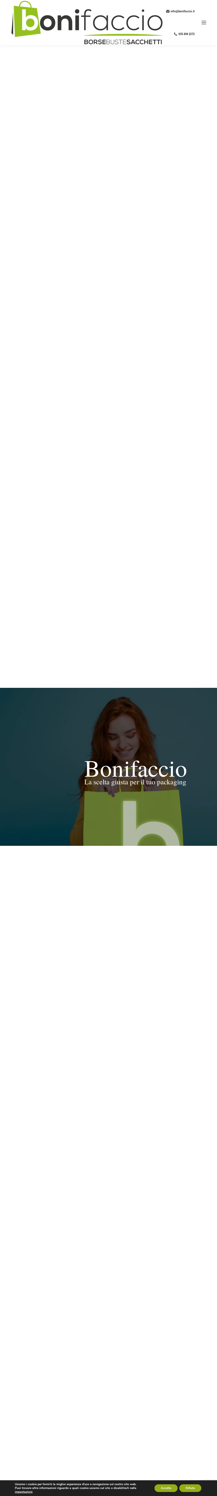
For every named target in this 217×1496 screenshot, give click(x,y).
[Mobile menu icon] (203, 22)
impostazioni (23, 1492)
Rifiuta (190, 1488)
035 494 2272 (186, 34)
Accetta (166, 1488)
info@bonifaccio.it (183, 11)
